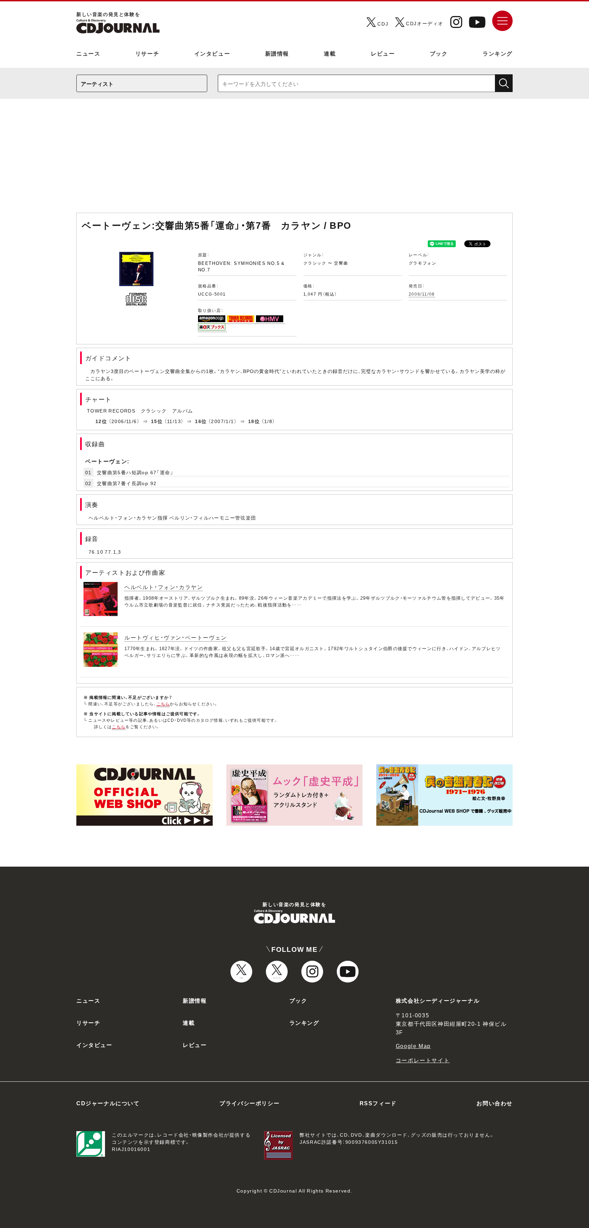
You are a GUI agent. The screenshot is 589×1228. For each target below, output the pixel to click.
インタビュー (212, 53)
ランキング (498, 53)
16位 (201, 421)
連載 (330, 53)
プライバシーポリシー (250, 1103)
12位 (101, 421)
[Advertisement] (294, 159)
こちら (163, 704)
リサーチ (147, 53)
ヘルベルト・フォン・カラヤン (163, 587)
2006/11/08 (422, 294)
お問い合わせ (495, 1103)
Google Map (413, 1046)
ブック (439, 53)
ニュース (88, 53)
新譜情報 (277, 53)
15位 (157, 421)
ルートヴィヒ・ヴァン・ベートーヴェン (175, 637)
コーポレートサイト (423, 1060)
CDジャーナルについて (108, 1103)
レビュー (383, 53)
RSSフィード (378, 1103)
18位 (254, 421)
